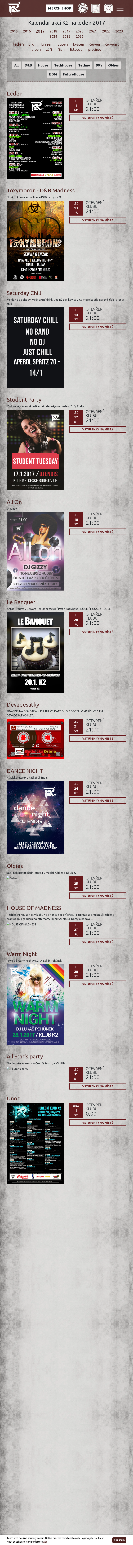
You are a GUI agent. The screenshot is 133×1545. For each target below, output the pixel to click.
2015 (14, 31)
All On (14, 502)
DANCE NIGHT (25, 771)
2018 (53, 31)
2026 (79, 36)
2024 (53, 36)
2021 (93, 31)
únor (32, 44)
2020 (79, 31)
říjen (60, 49)
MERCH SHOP (59, 8)
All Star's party (25, 1056)
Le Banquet (21, 602)
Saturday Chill (24, 293)
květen (78, 44)
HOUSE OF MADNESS (34, 908)
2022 (106, 31)
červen (94, 44)
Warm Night (22, 954)
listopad (76, 49)
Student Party (24, 399)
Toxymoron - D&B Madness (41, 190)
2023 (119, 31)
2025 (66, 36)
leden (18, 44)
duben (62, 44)
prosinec (94, 49)
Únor (13, 1098)
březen (46, 44)
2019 (66, 31)
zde (45, 1541)
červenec (112, 44)
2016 (27, 31)
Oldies (15, 866)
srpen (36, 49)
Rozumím (119, 1540)
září (49, 49)
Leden (15, 93)
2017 (40, 31)
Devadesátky (23, 704)
